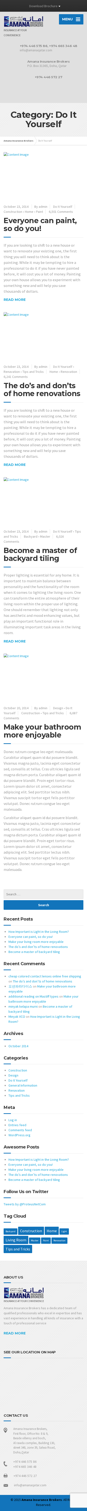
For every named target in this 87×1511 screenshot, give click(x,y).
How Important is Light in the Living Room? (38, 931)
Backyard (30, 536)
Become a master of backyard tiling (40, 554)
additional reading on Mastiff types (33, 996)
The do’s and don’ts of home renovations (42, 389)
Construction (13, 211)
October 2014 (18, 1046)
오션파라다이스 (20, 986)
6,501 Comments (61, 211)
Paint (39, 211)
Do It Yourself (62, 206)
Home (29, 211)
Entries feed (17, 1125)
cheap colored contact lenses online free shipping (44, 976)
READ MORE (15, 1333)
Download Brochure (43, 6)
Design (58, 708)
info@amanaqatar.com (30, 1485)
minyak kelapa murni (23, 1006)
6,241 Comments (16, 377)
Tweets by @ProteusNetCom (25, 1204)
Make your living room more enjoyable (36, 942)
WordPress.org (19, 1135)
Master (45, 536)
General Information (22, 1085)
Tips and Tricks (33, 371)
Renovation (69, 371)
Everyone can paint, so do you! (40, 224)
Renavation (12, 371)
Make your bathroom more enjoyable (42, 731)
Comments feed (20, 1130)
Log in (12, 1120)
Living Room (16, 1239)
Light (64, 1231)
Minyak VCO (16, 1016)
